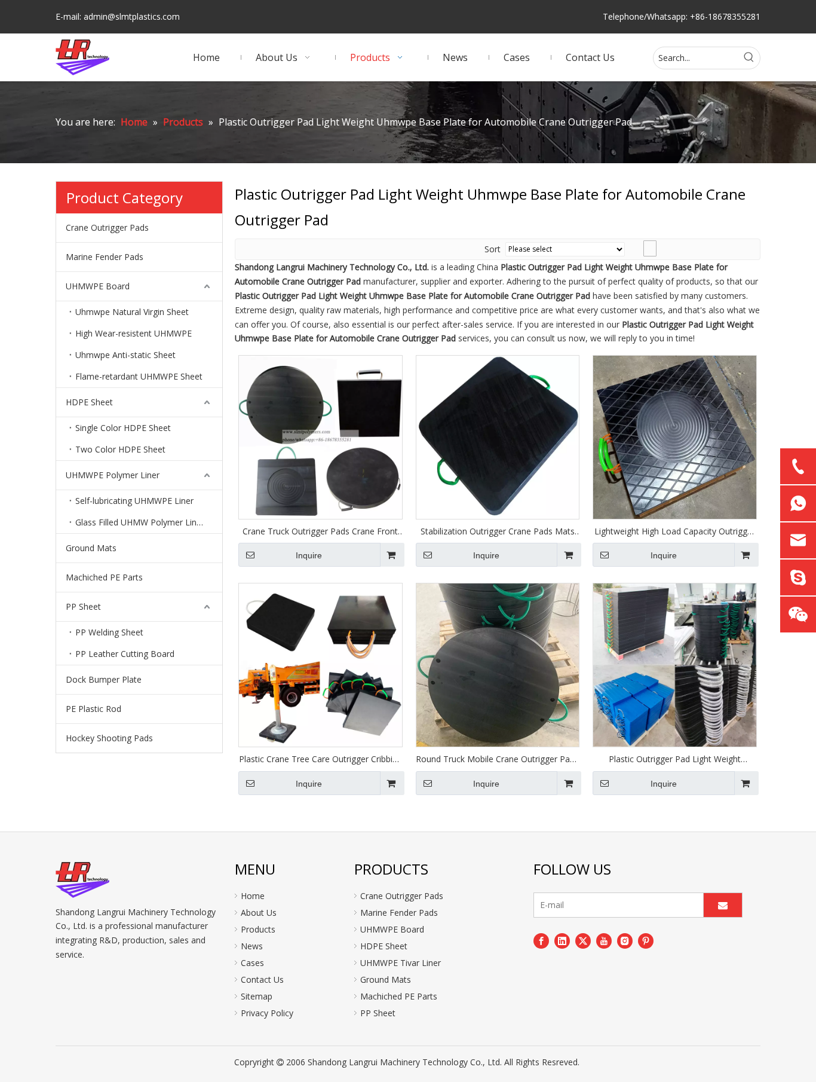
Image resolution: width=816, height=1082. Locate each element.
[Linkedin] (562, 941)
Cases (252, 962)
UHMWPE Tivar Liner (400, 962)
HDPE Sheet (89, 402)
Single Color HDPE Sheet (123, 427)
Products (258, 929)
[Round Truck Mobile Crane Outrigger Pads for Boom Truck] (497, 664)
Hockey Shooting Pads (109, 738)
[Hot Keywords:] (749, 58)
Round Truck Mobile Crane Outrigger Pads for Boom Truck (497, 759)
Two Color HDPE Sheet (120, 449)
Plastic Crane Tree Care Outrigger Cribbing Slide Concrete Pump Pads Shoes (320, 759)
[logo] (82, 880)
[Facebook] (541, 941)
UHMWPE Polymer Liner (112, 475)
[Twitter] (583, 941)
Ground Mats (91, 548)
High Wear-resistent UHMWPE (133, 333)
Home (253, 895)
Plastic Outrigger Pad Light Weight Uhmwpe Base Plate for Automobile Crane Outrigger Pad (675, 759)
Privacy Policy (267, 1013)
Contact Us (262, 979)
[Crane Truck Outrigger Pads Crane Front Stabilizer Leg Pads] (320, 436)
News (252, 946)
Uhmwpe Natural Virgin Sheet (132, 311)
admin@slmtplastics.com (132, 16)
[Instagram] (625, 941)
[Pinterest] (646, 941)
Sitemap (256, 996)
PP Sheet (83, 606)
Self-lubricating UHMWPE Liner (134, 500)
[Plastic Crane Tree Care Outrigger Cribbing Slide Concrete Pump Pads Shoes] (320, 664)
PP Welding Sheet (109, 632)
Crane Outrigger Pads (107, 227)
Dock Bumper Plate (104, 679)
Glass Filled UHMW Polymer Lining (141, 522)
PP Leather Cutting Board (124, 653)
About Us (259, 912)
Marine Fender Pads (104, 256)
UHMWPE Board (98, 286)
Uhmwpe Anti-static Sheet (125, 354)
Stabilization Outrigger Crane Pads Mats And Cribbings (498, 531)
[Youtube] (604, 941)
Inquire (309, 555)
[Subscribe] (723, 905)
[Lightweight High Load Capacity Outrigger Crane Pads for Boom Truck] (674, 436)
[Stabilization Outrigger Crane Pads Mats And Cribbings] (497, 436)
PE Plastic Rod (93, 708)
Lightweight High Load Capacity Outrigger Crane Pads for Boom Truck (674, 531)
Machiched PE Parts (104, 577)
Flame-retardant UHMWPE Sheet (139, 376)
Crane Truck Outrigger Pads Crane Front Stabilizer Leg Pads (320, 531)
